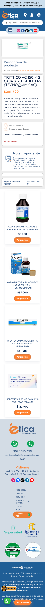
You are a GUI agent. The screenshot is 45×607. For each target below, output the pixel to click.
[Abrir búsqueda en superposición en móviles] (22, 23)
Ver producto (22, 240)
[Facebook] (18, 480)
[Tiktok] (22, 480)
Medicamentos (35, 70)
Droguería (21, 70)
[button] (10, 30)
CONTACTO (20, 506)
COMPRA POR (19, 514)
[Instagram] (13, 480)
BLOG (18, 510)
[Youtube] (32, 480)
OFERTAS (19, 493)
